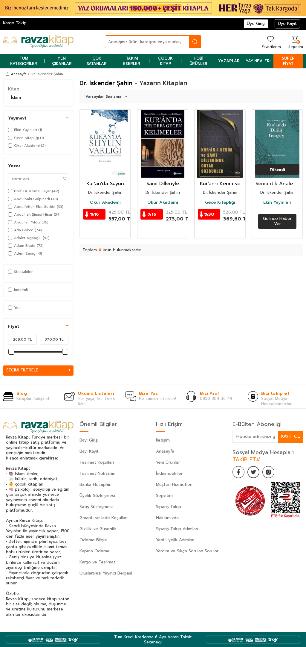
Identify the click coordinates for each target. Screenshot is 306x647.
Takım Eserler (131, 60)
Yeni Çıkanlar (62, 60)
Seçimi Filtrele (22, 370)
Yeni (18, 307)
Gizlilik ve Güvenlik (97, 529)
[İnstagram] (268, 472)
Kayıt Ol (290, 436)
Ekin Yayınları (277, 202)
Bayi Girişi (88, 440)
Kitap (13, 89)
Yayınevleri (258, 61)
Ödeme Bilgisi (93, 540)
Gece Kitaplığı (220, 202)
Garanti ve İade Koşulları (103, 518)
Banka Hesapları (95, 484)
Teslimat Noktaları (97, 473)
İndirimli (21, 289)
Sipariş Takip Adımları (177, 529)
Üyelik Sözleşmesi (97, 495)
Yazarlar (229, 61)
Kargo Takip (15, 23)
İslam (16, 97)
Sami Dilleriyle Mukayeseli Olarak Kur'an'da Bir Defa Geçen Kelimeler (162, 184)
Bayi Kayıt (89, 451)
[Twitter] (253, 472)
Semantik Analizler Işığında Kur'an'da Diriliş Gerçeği (277, 184)
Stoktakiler (23, 271)
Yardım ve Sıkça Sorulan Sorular (187, 551)
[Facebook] (238, 472)
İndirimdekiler (169, 473)
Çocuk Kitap (165, 60)
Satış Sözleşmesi (96, 507)
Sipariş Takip (168, 507)
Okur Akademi (105, 202)
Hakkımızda (167, 518)
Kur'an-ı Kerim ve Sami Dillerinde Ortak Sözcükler (220, 184)
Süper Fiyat (288, 60)
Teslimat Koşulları (96, 462)
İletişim (163, 440)
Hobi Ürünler (198, 60)
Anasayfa (19, 74)
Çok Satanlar (97, 60)
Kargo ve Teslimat (97, 562)
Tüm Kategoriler (23, 60)
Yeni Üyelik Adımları (175, 540)
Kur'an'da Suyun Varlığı (105, 184)
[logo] (38, 42)
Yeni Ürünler (168, 462)
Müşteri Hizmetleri (174, 484)
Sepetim (164, 495)
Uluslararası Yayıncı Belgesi (105, 573)
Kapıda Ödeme (94, 551)
